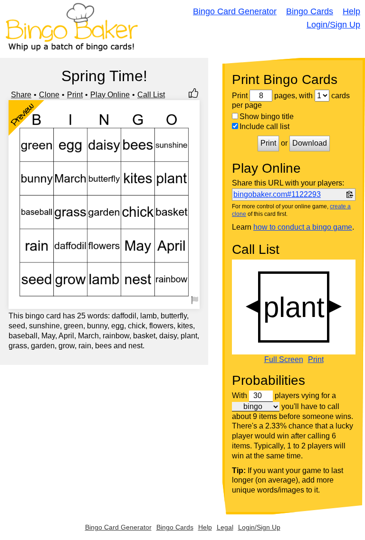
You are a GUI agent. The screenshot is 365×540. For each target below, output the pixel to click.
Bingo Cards (309, 11)
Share (21, 95)
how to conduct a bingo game (302, 227)
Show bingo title (267, 116)
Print (75, 95)
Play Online (110, 95)
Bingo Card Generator (235, 11)
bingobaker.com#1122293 (277, 194)
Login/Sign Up (333, 24)
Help (351, 11)
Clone (49, 95)
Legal (225, 527)
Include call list (264, 126)
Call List (151, 95)
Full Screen (283, 359)
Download (309, 143)
